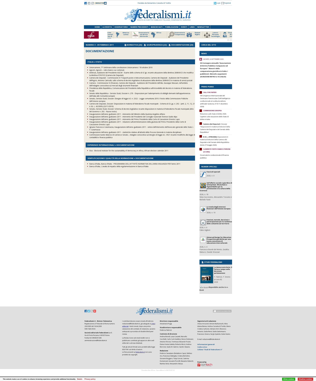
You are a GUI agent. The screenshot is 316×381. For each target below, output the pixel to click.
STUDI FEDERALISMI (213, 262)
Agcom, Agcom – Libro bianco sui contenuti (106, 70)
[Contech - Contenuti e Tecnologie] (204, 365)
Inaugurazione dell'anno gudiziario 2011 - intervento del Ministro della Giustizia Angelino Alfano (127, 114)
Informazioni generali (206, 344)
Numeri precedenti (139, 27)
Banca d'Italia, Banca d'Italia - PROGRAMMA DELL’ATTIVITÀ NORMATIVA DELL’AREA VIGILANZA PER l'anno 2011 (134, 164)
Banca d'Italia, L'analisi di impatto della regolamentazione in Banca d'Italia (118, 166)
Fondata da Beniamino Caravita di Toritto (154, 3)
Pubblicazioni (171, 27)
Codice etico (202, 347)
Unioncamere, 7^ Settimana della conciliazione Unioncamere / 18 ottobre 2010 (120, 67)
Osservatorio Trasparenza (173, 34)
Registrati (227, 3)
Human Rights (190, 34)
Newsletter (203, 27)
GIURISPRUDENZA (155, 45)
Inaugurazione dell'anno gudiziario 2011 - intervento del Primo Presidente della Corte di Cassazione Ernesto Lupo (134, 119)
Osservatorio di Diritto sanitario (226, 34)
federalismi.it (140, 352)
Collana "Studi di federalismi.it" (209, 350)
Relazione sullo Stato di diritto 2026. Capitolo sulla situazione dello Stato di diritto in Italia (214, 116)
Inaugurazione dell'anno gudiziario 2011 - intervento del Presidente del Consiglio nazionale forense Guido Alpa (133, 116)
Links (192, 27)
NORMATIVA (132, 45)
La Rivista (107, 27)
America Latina (119, 34)
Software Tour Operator (158, 373)
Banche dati (157, 27)
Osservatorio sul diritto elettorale (137, 34)
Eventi (184, 27)
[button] (217, 3)
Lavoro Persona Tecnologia (208, 34)
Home (97, 27)
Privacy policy (89, 379)
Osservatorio (121, 27)
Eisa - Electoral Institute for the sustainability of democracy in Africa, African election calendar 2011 (128, 150)
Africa (152, 33)
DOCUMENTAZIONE (180, 45)
